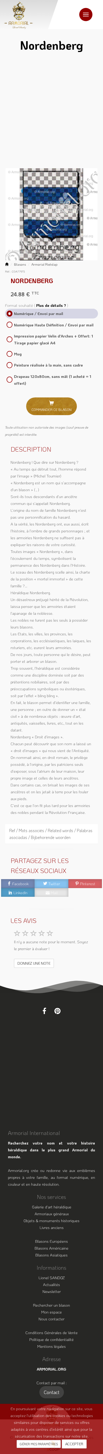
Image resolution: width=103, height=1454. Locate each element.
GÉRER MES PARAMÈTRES (39, 1444)
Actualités (51, 1284)
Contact (51, 1392)
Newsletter (52, 1291)
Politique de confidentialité (51, 1339)
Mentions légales (51, 1346)
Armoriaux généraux (52, 1213)
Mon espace (51, 1312)
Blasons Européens (51, 1241)
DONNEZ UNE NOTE (33, 963)
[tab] (51, 833)
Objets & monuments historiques (51, 1220)
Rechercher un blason (51, 1305)
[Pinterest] (57, 1011)
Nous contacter (51, 1318)
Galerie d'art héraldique (51, 1206)
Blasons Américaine (51, 1248)
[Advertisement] (51, 111)
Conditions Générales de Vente (51, 1332)
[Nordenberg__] (51, 214)
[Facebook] (44, 1011)
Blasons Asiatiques (51, 1255)
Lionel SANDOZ (52, 1277)
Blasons (20, 264)
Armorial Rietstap (44, 264)
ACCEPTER (74, 1443)
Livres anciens (52, 1227)
